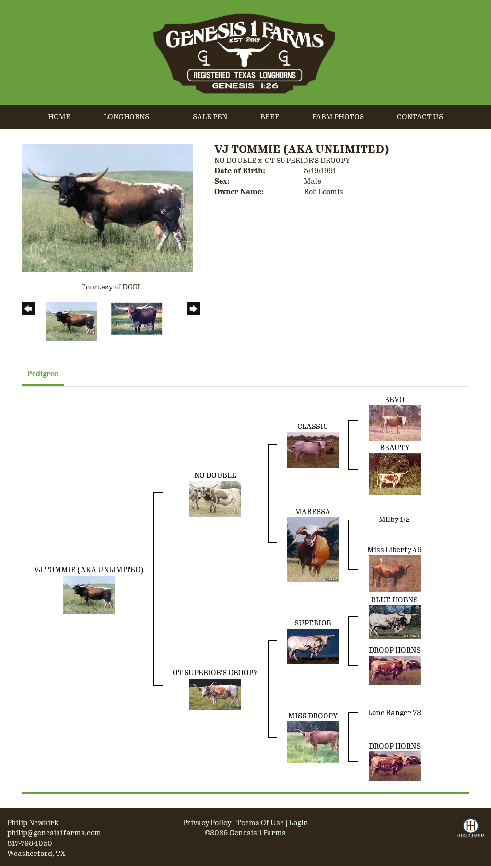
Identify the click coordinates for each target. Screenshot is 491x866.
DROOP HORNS (395, 650)
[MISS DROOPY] (313, 742)
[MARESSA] (313, 549)
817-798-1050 (29, 843)
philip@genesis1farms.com (54, 833)
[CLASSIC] (313, 449)
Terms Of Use (260, 823)
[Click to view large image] (107, 207)
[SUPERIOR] (313, 646)
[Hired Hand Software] (470, 832)
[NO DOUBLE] (215, 498)
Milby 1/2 (394, 519)
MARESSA (312, 512)
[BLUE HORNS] (395, 622)
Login (298, 823)
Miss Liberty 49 (394, 549)
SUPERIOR (312, 623)
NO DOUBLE (235, 160)
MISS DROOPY (313, 716)
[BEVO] (395, 422)
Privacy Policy (207, 823)
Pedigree (42, 374)
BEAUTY (394, 447)
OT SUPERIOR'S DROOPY (307, 160)
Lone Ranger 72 (394, 712)
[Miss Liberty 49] (395, 573)
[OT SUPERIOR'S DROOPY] (215, 694)
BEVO (395, 399)
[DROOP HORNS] (395, 670)
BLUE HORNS (394, 600)
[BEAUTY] (395, 473)
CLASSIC (312, 426)
